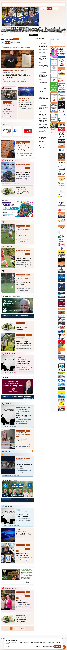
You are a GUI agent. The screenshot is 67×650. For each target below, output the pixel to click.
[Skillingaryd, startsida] (33, 35)
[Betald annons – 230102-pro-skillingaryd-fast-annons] (61, 380)
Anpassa (38, 646)
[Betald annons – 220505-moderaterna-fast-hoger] (61, 286)
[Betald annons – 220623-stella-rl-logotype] (61, 174)
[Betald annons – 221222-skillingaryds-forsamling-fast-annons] (61, 197)
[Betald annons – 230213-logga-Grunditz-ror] (61, 116)
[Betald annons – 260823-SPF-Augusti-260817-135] (54, 61)
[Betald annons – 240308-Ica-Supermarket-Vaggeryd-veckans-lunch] (61, 65)
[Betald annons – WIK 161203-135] (61, 316)
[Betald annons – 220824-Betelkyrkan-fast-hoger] (61, 194)
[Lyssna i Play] (32, 451)
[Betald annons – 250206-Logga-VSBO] (61, 169)
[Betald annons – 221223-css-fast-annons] (61, 88)
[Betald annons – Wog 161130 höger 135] (61, 248)
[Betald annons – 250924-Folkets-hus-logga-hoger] (61, 156)
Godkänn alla (57, 646)
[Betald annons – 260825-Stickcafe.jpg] (54, 69)
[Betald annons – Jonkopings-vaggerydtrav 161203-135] (61, 323)
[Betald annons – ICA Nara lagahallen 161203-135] (61, 54)
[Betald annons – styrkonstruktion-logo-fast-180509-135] (61, 232)
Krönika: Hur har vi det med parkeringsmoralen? (43, 67)
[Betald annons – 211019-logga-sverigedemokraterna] (61, 295)
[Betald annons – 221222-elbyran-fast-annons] (61, 91)
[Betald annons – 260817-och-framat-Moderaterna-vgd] (20, 16)
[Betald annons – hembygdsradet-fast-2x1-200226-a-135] (61, 384)
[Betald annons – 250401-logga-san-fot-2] (61, 105)
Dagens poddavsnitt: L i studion (43, 121)
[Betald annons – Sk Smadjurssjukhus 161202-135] (61, 77)
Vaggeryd (7, 42)
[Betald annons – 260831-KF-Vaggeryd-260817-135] (54, 117)
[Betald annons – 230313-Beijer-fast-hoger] (61, 125)
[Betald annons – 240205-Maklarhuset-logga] (61, 172)
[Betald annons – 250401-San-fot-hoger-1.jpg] (61, 99)
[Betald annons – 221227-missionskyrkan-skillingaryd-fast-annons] (61, 206)
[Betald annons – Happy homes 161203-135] (61, 141)
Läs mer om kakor (10, 646)
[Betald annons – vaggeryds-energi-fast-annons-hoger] (61, 409)
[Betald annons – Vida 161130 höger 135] (61, 244)
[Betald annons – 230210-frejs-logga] (61, 150)
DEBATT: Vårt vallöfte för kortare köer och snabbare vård (43, 99)
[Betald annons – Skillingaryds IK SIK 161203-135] (28, 131)
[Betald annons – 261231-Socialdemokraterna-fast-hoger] (61, 303)
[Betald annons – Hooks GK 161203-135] (61, 346)
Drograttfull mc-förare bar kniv (42, 132)
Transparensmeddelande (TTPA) (8, 28)
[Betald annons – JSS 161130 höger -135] (61, 228)
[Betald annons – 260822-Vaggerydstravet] (54, 97)
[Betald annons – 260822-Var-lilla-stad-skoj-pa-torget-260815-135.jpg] (54, 52)
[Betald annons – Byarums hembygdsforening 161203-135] (61, 400)
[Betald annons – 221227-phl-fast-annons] (61, 71)
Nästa (22, 628)
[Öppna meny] (64, 34)
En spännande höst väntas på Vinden (43, 45)
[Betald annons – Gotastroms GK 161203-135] (61, 331)
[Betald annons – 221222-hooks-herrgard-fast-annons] (61, 49)
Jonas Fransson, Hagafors (42, 90)
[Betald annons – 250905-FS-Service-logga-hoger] (61, 80)
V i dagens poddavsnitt (42, 51)
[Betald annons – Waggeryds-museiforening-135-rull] (61, 357)
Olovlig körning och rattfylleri (43, 59)
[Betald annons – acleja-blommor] (61, 137)
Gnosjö (18, 42)
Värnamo (13, 42)
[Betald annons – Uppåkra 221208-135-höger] (61, 256)
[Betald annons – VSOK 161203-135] (61, 312)
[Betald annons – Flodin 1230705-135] (61, 162)
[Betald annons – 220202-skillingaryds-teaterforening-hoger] (61, 365)
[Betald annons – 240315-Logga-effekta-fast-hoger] (61, 85)
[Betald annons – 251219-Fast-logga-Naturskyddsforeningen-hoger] (61, 373)
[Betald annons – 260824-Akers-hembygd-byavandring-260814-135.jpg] (54, 86)
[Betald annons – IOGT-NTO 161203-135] (61, 396)
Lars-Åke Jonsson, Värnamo (43, 83)
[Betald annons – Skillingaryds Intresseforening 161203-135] (61, 352)
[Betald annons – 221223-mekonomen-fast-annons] (61, 216)
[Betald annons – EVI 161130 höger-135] (61, 260)
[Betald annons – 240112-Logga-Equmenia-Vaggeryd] (61, 199)
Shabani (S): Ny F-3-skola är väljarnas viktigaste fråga (43, 75)
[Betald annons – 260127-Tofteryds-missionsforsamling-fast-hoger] (61, 190)
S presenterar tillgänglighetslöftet (43, 146)
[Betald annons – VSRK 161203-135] (61, 319)
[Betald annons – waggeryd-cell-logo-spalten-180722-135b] (61, 236)
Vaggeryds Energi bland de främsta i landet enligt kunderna (43, 139)
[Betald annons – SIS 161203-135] (61, 335)
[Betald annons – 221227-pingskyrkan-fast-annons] (61, 179)
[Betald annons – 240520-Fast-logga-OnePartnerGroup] (61, 166)
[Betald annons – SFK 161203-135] (17, 131)
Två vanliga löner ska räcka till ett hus (43, 126)
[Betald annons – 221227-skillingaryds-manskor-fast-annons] (61, 370)
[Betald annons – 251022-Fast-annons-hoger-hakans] (61, 73)
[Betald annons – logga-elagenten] (49, 8)
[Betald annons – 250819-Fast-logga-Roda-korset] (61, 144)
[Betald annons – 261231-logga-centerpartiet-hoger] (61, 268)
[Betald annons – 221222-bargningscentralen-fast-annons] (61, 220)
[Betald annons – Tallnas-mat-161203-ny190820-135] (61, 60)
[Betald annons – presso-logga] (61, 252)
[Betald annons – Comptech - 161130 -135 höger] (61, 240)
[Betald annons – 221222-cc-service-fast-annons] (61, 223)
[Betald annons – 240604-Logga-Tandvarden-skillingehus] (61, 83)
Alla (3, 42)
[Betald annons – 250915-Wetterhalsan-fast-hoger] (43, 8)
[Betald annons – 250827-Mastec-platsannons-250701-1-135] (54, 108)
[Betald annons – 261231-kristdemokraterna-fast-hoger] (61, 277)
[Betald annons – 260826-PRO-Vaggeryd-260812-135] (54, 78)
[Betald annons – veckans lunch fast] (61, 57)
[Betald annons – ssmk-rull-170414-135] (7, 131)
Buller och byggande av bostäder (43, 108)
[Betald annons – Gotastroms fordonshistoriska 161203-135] (61, 404)
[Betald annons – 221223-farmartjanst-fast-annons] (61, 95)
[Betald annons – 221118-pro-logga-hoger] (61, 361)
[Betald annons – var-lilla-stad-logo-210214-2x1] (61, 133)
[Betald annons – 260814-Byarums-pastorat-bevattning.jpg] (54, 128)
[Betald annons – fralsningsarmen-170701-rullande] (61, 210)
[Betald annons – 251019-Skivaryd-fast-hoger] (61, 388)
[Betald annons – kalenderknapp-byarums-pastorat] (56, 8)
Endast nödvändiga (47, 646)
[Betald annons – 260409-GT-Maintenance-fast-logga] (61, 120)
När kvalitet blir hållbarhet (42, 115)
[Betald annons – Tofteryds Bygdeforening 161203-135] (61, 376)
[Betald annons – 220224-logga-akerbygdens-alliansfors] (61, 182)
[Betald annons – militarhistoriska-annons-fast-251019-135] (61, 392)
